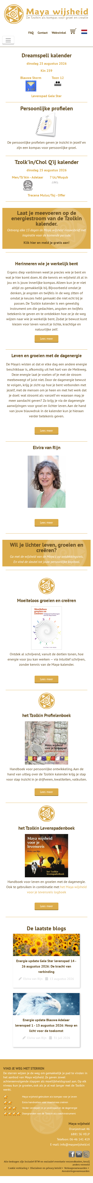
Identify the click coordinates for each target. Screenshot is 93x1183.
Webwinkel (59, 33)
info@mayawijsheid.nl (75, 1144)
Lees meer (46, 339)
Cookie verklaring (17, 1168)
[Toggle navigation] (8, 40)
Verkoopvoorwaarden (75, 1168)
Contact (43, 33)
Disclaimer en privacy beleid (45, 1168)
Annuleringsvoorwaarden (76, 1171)
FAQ (31, 33)
